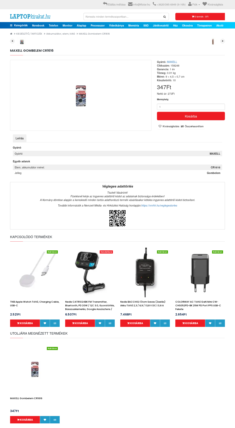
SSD (146, 25)
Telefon (53, 25)
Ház (175, 25)
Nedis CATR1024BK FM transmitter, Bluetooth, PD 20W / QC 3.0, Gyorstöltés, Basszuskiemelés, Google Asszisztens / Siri (90, 307)
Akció (219, 25)
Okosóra (187, 25)
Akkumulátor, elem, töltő (60, 33)
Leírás (20, 138)
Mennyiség (162, 99)
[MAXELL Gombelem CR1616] (80, 95)
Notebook (38, 25)
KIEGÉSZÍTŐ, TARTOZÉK (29, 33)
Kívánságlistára (171, 126)
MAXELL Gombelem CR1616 (94, 33)
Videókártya (116, 25)
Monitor (67, 25)
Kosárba (191, 116)
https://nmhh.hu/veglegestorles (159, 205)
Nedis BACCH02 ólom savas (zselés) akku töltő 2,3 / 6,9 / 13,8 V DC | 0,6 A (142, 303)
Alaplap (81, 25)
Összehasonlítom (194, 126)
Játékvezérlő (161, 25)
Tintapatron (204, 25)
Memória (133, 25)
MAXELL (172, 62)
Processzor (98, 25)
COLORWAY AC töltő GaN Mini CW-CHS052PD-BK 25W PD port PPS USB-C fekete (198, 305)
